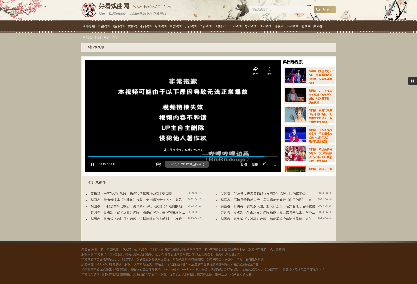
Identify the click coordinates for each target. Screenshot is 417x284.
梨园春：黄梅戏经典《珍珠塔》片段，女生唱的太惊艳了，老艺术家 (139, 200)
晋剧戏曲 (206, 26)
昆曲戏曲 (161, 26)
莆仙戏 (87, 37)
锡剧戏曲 (292, 26)
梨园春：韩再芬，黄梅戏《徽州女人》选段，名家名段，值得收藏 (268, 206)
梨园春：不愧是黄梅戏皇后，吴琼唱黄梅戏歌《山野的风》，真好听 (269, 200)
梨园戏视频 (96, 47)
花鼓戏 (306, 26)
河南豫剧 (89, 26)
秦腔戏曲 (176, 26)
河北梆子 (221, 26)
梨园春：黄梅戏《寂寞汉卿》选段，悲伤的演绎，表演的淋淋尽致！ (139, 212)
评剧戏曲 (146, 26)
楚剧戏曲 (251, 26)
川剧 (98, 37)
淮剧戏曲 (266, 26)
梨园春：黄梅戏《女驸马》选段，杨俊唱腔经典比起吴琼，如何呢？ (269, 219)
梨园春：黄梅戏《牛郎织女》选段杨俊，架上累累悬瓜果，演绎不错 (269, 212)
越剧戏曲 (119, 26)
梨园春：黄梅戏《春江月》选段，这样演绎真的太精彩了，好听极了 (139, 219)
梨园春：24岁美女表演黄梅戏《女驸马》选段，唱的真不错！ (265, 193)
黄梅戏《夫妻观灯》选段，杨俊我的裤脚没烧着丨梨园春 (131, 193)
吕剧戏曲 (236, 26)
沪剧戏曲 (191, 26)
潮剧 (107, 37)
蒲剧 (116, 37)
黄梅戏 (132, 26)
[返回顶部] (408, 251)
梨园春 (318, 26)
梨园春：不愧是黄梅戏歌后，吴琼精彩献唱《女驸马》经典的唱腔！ (139, 206)
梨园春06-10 (308, 80)
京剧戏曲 (104, 26)
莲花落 (279, 26)
